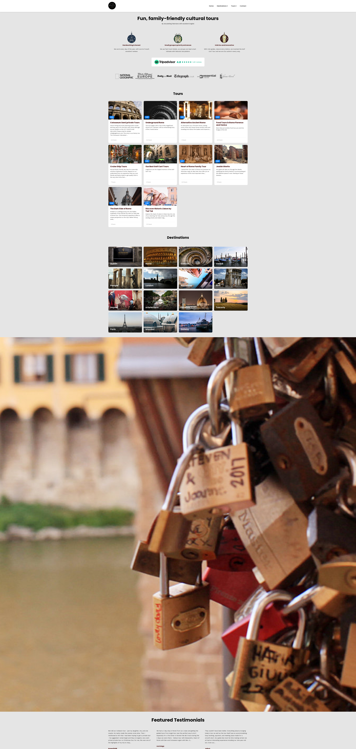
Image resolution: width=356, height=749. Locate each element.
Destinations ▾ (222, 6)
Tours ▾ (233, 6)
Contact (243, 6)
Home (211, 6)
